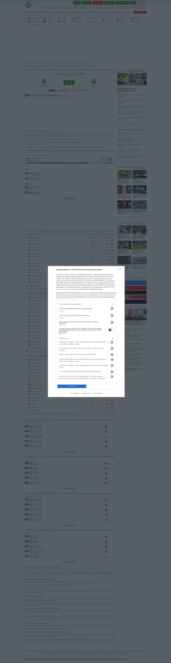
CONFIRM (72, 386)
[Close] (121, 270)
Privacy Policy (97, 393)
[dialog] (86, 331)
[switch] (111, 308)
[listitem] (86, 304)
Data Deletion (75, 393)
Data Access (86, 393)
